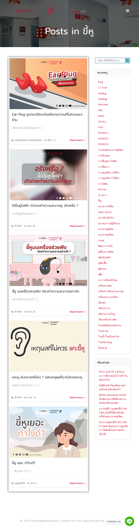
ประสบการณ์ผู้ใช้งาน (109, 223)
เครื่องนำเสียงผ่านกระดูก (111, 291)
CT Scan (102, 87)
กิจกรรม (102, 189)
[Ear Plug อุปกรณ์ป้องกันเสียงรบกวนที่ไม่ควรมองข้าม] (48, 83)
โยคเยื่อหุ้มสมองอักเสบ (109, 325)
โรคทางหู (103, 330)
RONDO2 (103, 138)
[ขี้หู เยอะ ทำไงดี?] (48, 432)
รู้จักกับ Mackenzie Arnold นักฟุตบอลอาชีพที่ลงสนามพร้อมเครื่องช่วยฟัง (112, 398)
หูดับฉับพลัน (104, 257)
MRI (100, 110)
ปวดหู (101, 240)
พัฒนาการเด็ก (105, 246)
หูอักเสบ (102, 268)
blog (100, 82)
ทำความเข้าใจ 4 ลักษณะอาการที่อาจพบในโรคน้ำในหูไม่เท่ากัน (113, 375)
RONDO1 (103, 132)
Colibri (115, 521)
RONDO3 (103, 144)
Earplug (102, 93)
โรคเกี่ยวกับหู (105, 342)
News (101, 115)
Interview (103, 104)
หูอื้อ (100, 274)
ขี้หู (99, 200)
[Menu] (128, 11)
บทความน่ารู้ (104, 212)
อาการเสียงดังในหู (107, 280)
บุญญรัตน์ (20, 483)
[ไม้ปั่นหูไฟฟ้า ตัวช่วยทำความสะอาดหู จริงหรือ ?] (48, 175)
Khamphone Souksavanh (28, 140)
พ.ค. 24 (31, 225)
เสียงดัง (102, 302)
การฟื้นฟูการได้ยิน (107, 161)
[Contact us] (129, 521)
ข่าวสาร (102, 195)
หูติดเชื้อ (102, 262)
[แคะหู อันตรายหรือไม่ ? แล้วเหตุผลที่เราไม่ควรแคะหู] (48, 346)
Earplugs (102, 98)
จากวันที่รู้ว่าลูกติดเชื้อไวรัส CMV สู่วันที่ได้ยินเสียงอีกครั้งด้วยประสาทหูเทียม (113, 412)
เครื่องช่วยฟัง (105, 285)
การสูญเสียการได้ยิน (108, 172)
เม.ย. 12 (32, 397)
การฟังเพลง (104, 155)
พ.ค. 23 (31, 311)
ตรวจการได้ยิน (106, 206)
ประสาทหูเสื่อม (106, 234)
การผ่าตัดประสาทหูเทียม (110, 149)
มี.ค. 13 (51, 140)
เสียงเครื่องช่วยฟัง (107, 319)
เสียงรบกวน (104, 308)
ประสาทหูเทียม (106, 229)
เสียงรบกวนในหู (106, 313)
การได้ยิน (103, 183)
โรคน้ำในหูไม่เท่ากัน (108, 336)
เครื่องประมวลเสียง (108, 297)
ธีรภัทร (18, 225)
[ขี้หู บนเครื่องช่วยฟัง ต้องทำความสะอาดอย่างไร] (48, 260)
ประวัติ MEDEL (106, 217)
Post (100, 127)
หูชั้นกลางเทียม (106, 251)
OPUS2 (102, 121)
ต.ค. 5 (34, 483)
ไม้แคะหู (102, 347)
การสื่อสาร (103, 166)
